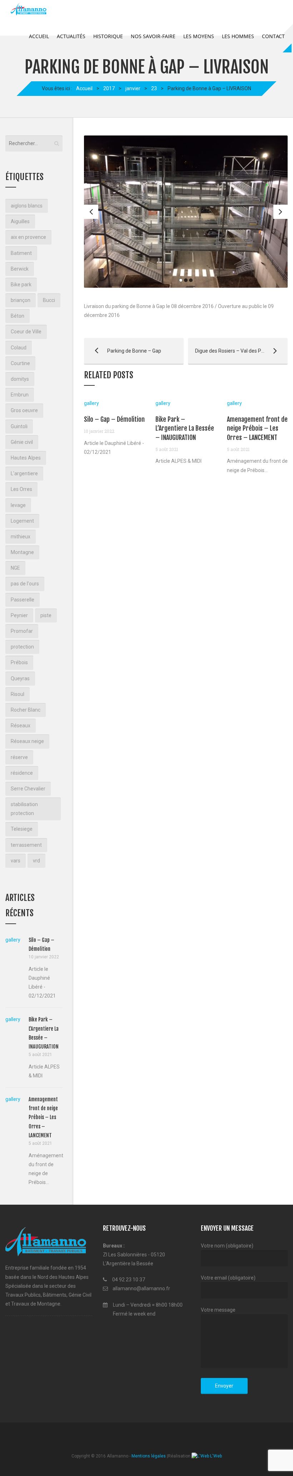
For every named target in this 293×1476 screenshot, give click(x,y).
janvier (132, 88)
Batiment (21, 253)
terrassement (26, 845)
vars (15, 860)
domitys (20, 379)
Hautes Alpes (26, 458)
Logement (22, 521)
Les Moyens (198, 36)
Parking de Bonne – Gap (122, 351)
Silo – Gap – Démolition (114, 419)
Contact (273, 36)
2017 (109, 88)
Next (280, 212)
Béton (17, 316)
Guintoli (19, 426)
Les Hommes (238, 36)
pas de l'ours (25, 583)
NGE (15, 568)
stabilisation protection (24, 808)
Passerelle (22, 600)
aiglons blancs (27, 206)
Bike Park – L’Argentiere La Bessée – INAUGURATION (184, 428)
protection (22, 647)
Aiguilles (20, 221)
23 (154, 88)
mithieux (20, 536)
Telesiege (22, 829)
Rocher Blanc (25, 710)
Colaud (18, 347)
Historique (108, 36)
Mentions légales (148, 1456)
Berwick (20, 269)
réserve (19, 757)
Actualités (71, 36)
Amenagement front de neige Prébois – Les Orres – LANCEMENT (257, 428)
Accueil (39, 36)
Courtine (20, 363)
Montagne (22, 552)
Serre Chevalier (28, 788)
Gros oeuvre (24, 410)
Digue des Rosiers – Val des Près (228, 351)
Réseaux (20, 725)
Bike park (21, 284)
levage (18, 505)
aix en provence (28, 237)
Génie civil (22, 442)
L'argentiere (24, 473)
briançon (20, 300)
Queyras (20, 678)
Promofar (22, 631)
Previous (91, 212)
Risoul (17, 694)
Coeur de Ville (26, 331)
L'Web (215, 1456)
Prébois (19, 662)
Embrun (20, 395)
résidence (22, 773)
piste (45, 615)
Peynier (19, 615)
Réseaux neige (27, 741)
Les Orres (21, 489)
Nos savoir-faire (153, 36)
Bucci (49, 300)
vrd (36, 860)
